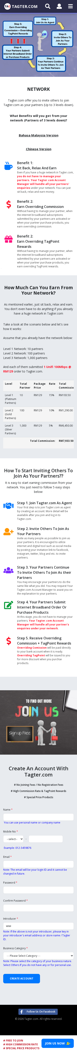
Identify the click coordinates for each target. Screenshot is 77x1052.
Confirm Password (15, 900)
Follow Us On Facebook (41, 1011)
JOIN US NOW (56, 1043)
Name (8, 809)
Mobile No (10, 831)
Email (7, 857)
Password (10, 882)
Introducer (10, 918)
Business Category (15, 948)
